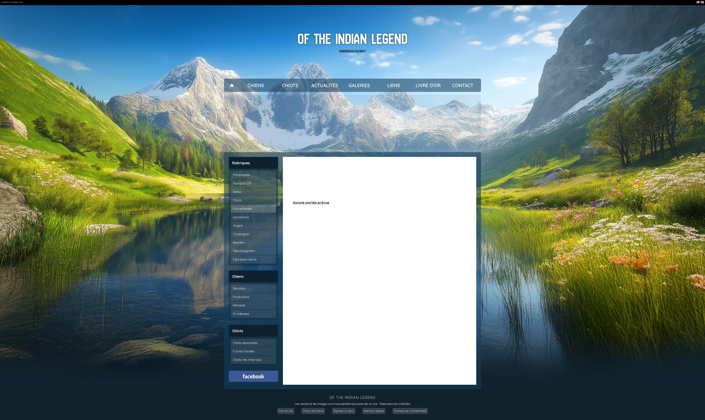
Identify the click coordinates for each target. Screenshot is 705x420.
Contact (462, 85)
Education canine (244, 259)
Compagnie (241, 234)
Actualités (324, 85)
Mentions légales (374, 411)
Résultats (239, 288)
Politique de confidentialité (410, 411)
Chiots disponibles (245, 343)
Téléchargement (244, 251)
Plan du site (286, 411)
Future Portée (242, 209)
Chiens (255, 85)
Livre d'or (428, 85)
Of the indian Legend (353, 38)
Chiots (290, 85)
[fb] (253, 376)
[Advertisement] (352, 122)
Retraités (239, 305)
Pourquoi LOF (242, 183)
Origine (238, 225)
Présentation (241, 175)
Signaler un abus (344, 411)
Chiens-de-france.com (12, 2)
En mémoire (241, 314)
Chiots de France (313, 411)
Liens (393, 85)
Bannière (239, 242)
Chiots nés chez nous (247, 360)
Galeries (359, 85)
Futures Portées (243, 351)
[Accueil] (231, 85)
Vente (237, 192)
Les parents (241, 217)
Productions (241, 297)
